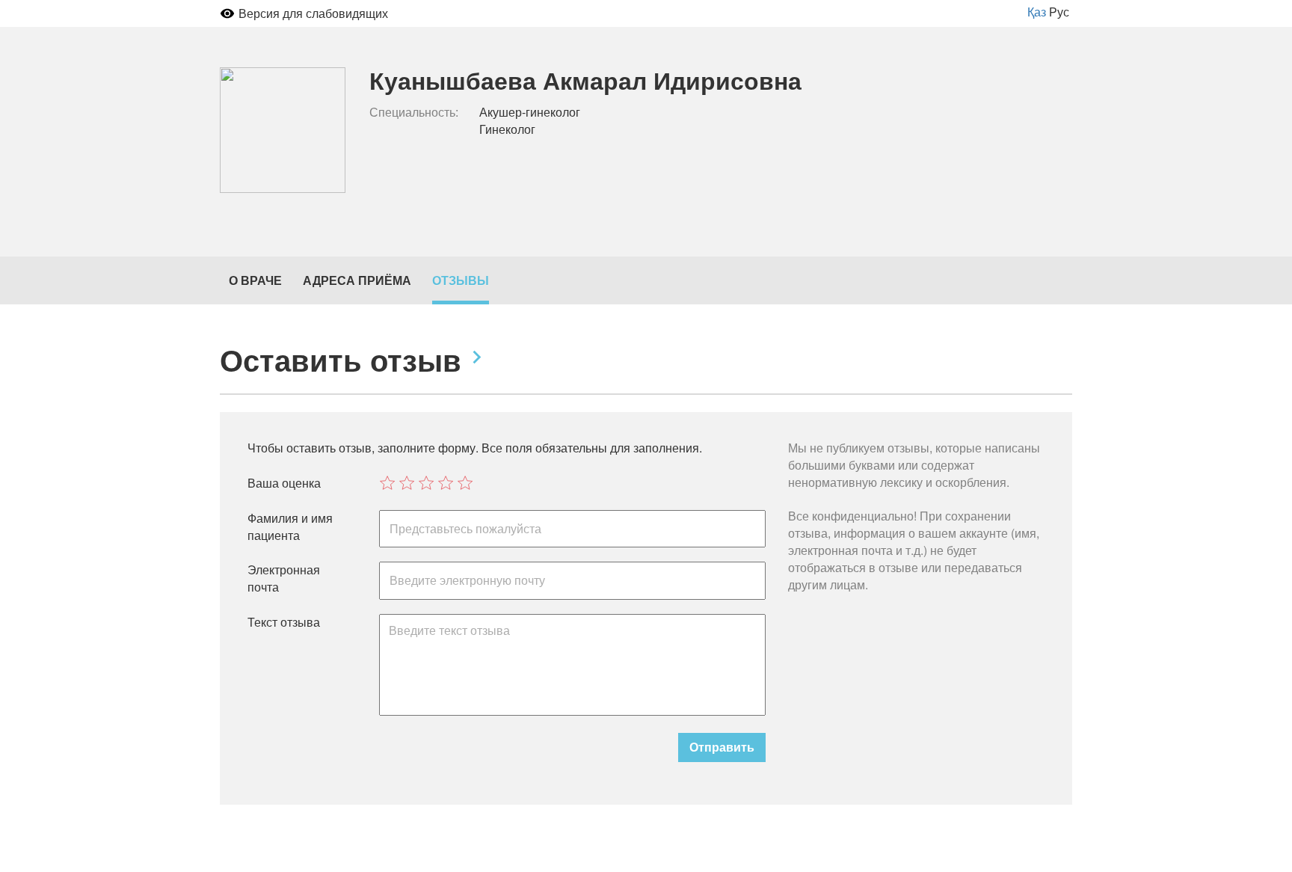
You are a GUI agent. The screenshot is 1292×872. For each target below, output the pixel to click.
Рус (1059, 11)
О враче (255, 280)
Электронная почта (283, 578)
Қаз (1036, 11)
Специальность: (413, 112)
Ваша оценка (284, 483)
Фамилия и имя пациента (290, 527)
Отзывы (460, 280)
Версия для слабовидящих (313, 13)
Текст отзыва (283, 622)
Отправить (721, 746)
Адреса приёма (357, 280)
